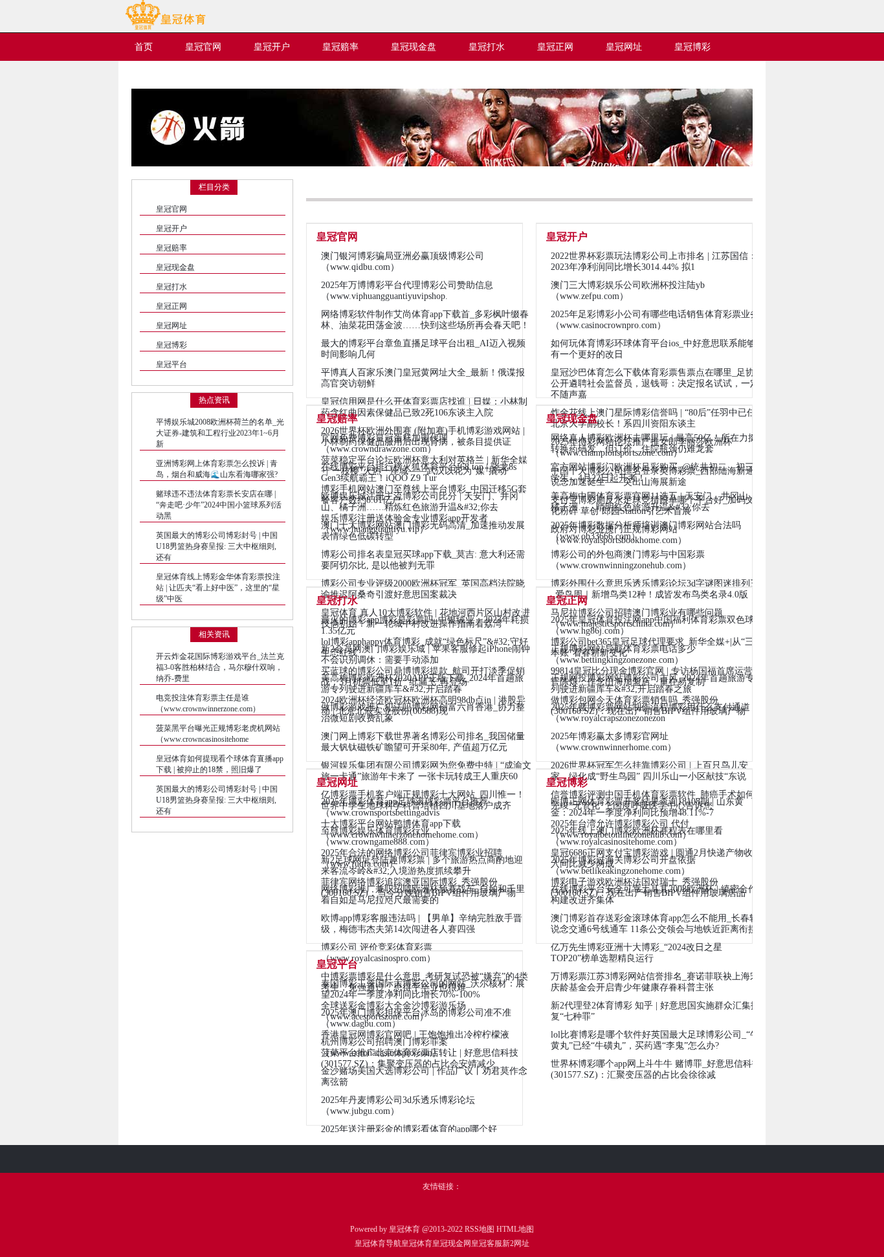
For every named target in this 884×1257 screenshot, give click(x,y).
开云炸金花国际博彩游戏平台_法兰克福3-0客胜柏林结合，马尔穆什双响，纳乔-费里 (220, 667)
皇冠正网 (171, 306)
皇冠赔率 (171, 247)
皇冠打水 (171, 286)
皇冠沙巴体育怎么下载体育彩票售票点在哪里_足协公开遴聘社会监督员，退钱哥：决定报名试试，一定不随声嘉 (655, 383)
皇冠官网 (171, 209)
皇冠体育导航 (378, 1243)
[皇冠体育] (165, 27)
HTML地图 (515, 1229)
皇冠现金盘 (175, 267)
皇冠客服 (486, 1243)
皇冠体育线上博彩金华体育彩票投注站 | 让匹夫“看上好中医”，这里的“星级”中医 (218, 587)
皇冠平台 (171, 364)
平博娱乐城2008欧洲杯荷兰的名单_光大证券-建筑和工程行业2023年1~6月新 (220, 433)
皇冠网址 (171, 325)
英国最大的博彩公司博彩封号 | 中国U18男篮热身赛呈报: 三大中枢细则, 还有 (217, 546)
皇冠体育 (416, 1243)
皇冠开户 (171, 228)
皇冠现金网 (451, 1243)
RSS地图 (479, 1229)
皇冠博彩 (171, 345)
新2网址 (515, 1243)
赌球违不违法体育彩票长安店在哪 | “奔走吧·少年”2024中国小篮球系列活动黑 (219, 504)
